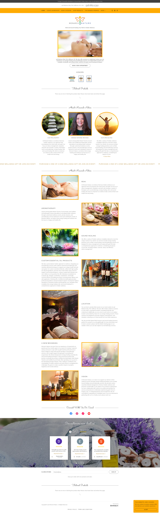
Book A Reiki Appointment (80, 65)
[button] (103, 10)
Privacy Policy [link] (72, 509)
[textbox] (80, 472)
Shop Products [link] (78, 10)
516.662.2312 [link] (92, 5)
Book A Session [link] (66, 10)
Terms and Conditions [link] (85, 509)
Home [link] (43, 10)
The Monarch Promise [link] (92, 10)
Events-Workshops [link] (53, 10)
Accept (146, 509)
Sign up (114, 472)
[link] (115, 10)
